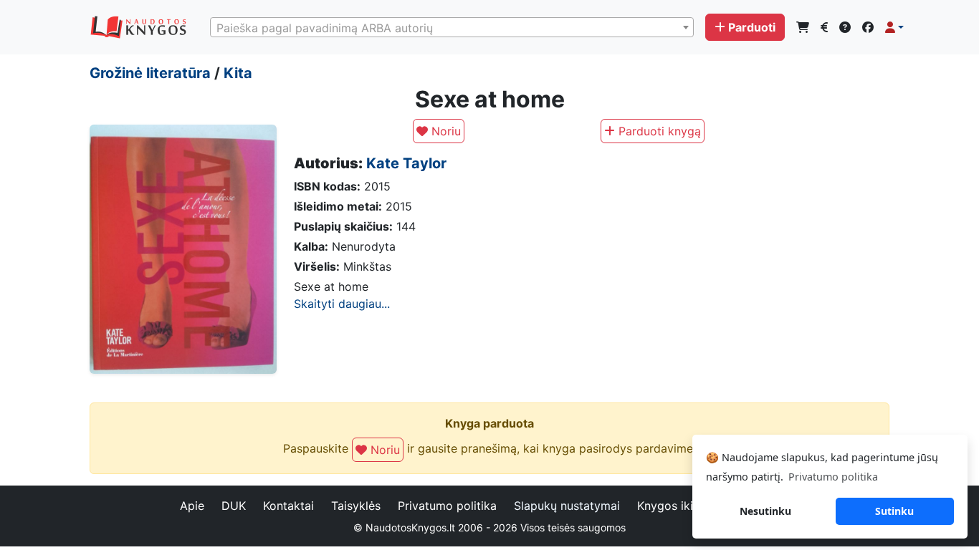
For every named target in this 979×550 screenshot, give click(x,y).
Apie (192, 505)
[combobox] (452, 27)
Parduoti (751, 27)
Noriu (444, 131)
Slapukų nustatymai (567, 505)
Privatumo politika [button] (833, 476)
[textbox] (452, 28)
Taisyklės (356, 505)
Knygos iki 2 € (676, 505)
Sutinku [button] (894, 511)
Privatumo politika (447, 505)
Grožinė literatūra (150, 73)
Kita (238, 73)
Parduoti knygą (658, 131)
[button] (894, 27)
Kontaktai (288, 505)
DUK (233, 505)
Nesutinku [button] (765, 511)
